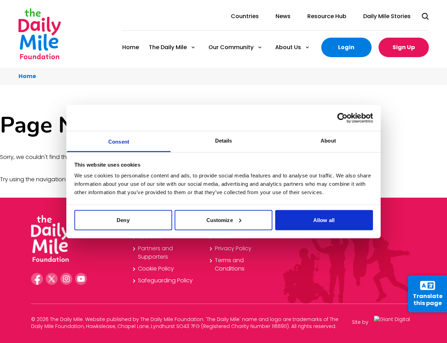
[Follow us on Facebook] (37, 279)
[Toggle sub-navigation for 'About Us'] (307, 47)
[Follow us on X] (52, 279)
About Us (287, 47)
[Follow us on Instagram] (66, 279)
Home (130, 47)
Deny (123, 220)
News (283, 16)
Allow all (324, 220)
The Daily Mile (167, 47)
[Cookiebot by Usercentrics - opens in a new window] (342, 118)
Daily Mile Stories (387, 16)
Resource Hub (326, 16)
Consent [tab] (118, 142)
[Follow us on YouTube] (81, 279)
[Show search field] (425, 16)
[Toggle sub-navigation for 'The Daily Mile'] (193, 47)
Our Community (230, 47)
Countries (245, 16)
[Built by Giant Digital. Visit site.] (395, 322)
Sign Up (404, 47)
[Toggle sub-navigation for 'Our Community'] (260, 47)
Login (346, 47)
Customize (219, 220)
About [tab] (328, 141)
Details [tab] (223, 141)
